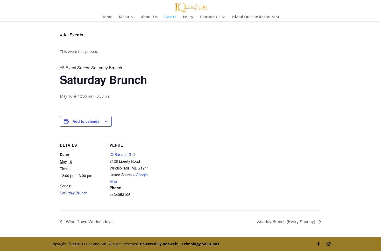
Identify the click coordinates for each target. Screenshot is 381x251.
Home (107, 17)
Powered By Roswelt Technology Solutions (179, 243)
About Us (149, 17)
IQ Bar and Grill (122, 154)
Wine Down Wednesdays (88, 222)
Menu (124, 17)
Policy (188, 17)
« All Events (71, 35)
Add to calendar (87, 121)
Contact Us (210, 17)
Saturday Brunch (73, 192)
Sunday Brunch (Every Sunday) (286, 222)
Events (170, 17)
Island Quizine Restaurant (256, 17)
